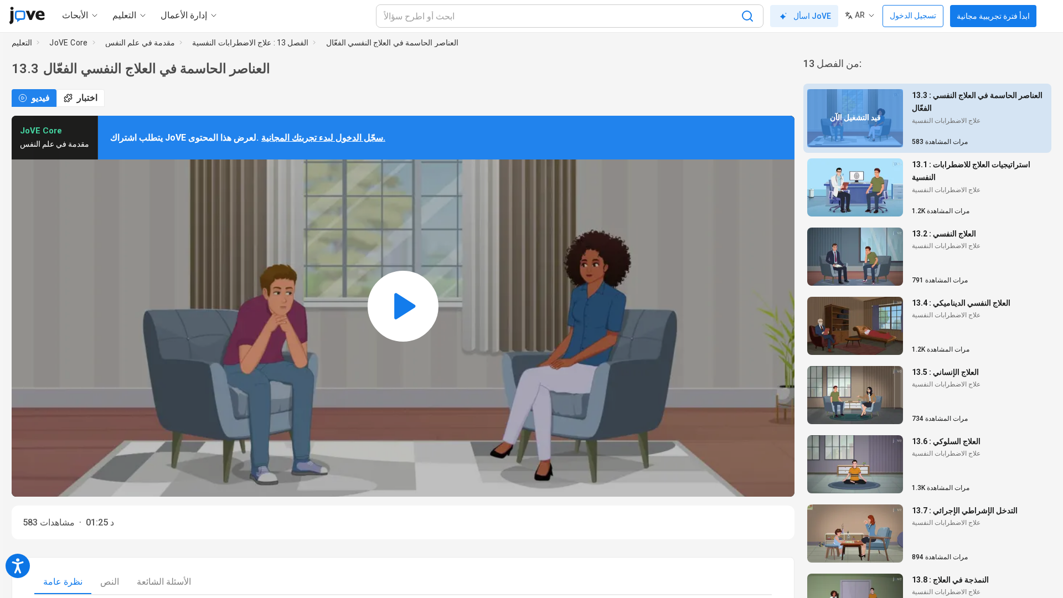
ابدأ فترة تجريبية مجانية (993, 16)
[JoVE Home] (27, 15)
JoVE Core (68, 42)
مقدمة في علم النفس (140, 42)
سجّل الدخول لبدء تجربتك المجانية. (323, 137)
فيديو (41, 97)
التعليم (22, 42)
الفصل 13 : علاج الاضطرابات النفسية (250, 42)
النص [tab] (109, 581)
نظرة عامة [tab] (62, 581)
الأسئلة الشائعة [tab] (164, 581)
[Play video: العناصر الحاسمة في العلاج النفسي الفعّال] (403, 306)
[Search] (747, 16)
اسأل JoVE (812, 16)
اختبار (87, 97)
